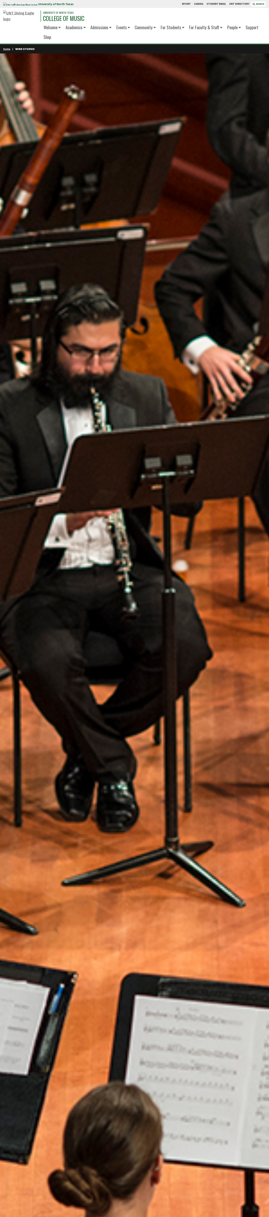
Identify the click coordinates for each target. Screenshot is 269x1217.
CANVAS (198, 4)
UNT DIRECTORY (239, 4)
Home (6, 49)
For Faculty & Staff (204, 27)
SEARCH (259, 3)
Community (144, 27)
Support (252, 27)
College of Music (63, 18)
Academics (74, 27)
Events (121, 27)
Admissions (99, 27)
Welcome (51, 27)
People (232, 27)
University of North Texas (55, 4)
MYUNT (186, 4)
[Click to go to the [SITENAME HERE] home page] (21, 16)
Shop (47, 37)
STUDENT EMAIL (216, 4)
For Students (171, 27)
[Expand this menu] (59, 27)
